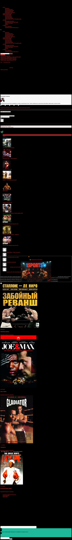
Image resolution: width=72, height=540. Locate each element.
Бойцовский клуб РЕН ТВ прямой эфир (13, 19)
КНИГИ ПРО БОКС (9, 23)
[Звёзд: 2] (7, 105)
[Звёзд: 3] (11, 105)
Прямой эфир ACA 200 (7, 202)
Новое (4, 136)
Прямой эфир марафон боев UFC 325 (10, 223)
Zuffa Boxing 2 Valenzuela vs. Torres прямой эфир (13, 213)
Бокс (1, 62)
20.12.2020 (2, 389)
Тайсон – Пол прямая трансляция (10, 180)
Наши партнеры (6, 495)
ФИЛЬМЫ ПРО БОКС (9, 21)
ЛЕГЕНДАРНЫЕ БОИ (9, 10)
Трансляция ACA (8, 16)
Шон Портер (27, 107)
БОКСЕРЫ (7, 8)
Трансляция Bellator (9, 17)
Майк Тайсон (5, 190)
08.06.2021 (2, 329)
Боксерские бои (6, 62)
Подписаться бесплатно (36, 259)
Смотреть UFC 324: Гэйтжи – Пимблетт (11, 234)
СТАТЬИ (6, 24)
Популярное (5, 135)
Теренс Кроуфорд (4, 69)
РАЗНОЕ (4, 20)
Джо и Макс (3, 391)
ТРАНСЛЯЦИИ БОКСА (7, 13)
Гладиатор (3, 447)
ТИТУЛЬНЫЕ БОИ (9, 9)
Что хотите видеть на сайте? (9, 147)
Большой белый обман (6, 488)
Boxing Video (3, 1)
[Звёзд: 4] (16, 105)
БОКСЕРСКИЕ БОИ (9, 11)
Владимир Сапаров (5, 96)
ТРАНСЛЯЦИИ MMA (7, 14)
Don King (11, 67)
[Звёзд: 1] (2, 105)
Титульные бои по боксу (20, 107)
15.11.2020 (2, 486)
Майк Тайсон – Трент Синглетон (13, 252)
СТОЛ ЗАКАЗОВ (8, 26)
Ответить (3, 536)
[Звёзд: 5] (20, 105)
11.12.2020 (2, 444)
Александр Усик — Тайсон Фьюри (10, 158)
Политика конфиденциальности (11, 27)
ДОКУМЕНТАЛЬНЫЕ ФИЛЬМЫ (11, 22)
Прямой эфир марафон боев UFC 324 (10, 245)
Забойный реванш (4, 331)
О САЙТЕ (4, 25)
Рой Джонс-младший (7, 169)
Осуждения (5, 137)
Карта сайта (5, 496)
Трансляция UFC (8, 15)
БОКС (4, 7)
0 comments (11, 334)
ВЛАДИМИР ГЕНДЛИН (10, 12)
